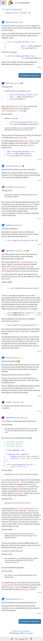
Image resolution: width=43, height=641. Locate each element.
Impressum (26, 631)
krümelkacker (10, 251)
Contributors (29, 633)
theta (7, 83)
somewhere (9, 187)
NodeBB (21, 633)
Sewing (8, 22)
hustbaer (8, 402)
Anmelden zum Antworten (30, 75)
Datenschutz (17, 631)
